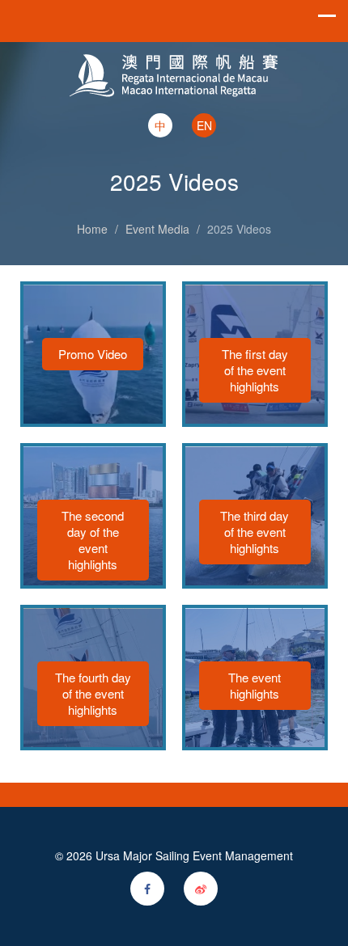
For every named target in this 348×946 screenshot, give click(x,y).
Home (92, 229)
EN (204, 125)
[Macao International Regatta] (174, 60)
